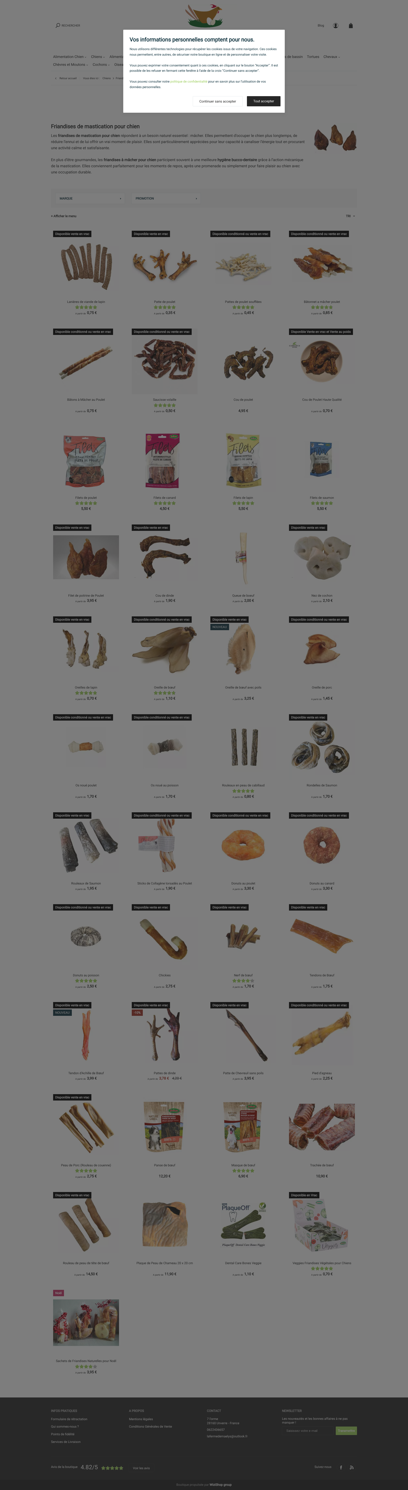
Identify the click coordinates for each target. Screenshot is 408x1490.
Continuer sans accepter (217, 101)
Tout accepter (263, 101)
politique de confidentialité (188, 81)
